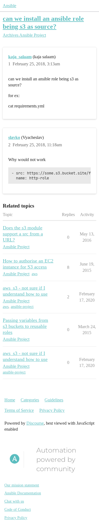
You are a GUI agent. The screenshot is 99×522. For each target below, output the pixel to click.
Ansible (9, 5)
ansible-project (22, 307)
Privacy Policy (52, 410)
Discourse (35, 423)
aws (34, 274)
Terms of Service (19, 410)
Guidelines (54, 400)
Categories (30, 400)
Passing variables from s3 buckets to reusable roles (25, 326)
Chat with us (14, 501)
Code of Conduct (17, 510)
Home (9, 400)
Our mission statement (21, 485)
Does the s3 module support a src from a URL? (23, 234)
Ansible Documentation (22, 493)
